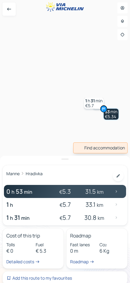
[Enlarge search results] (65, 159)
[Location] (122, 34)
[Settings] (122, 21)
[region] (65, 141)
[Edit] (118, 175)
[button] (111, 114)
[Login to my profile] (122, 7)
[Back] (9, 9)
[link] (100, 147)
